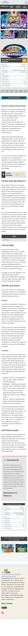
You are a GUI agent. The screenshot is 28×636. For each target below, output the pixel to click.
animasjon (6, 240)
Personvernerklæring (8, 574)
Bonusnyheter (4, 6)
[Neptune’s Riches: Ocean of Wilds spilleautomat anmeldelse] (22, 552)
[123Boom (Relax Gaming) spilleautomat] (8, 552)
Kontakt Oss (12, 576)
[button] (25, 35)
